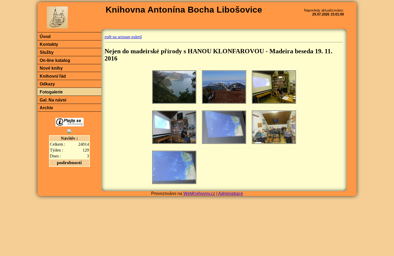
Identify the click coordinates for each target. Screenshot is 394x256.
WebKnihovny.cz (199, 193)
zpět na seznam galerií (123, 37)
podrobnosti (69, 162)
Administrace (230, 193)
